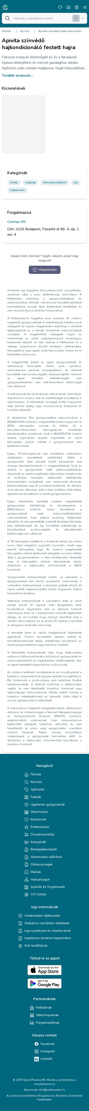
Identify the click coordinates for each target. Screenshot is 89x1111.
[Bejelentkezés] (76, 7)
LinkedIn (46, 1059)
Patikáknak (44, 1007)
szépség (30, 182)
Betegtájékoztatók (44, 849)
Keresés (36, 782)
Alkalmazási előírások (46, 857)
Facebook (48, 1044)
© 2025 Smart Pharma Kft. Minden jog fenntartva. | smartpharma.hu (44, 1082)
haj (76, 182)
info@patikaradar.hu (52, 1090)
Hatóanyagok (40, 879)
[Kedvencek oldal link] (60, 7)
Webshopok (39, 812)
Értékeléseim (40, 827)
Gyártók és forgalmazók (48, 887)
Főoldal (36, 774)
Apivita (24, 31)
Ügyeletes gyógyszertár (48, 804)
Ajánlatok (37, 789)
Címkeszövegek (42, 864)
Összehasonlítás (43, 834)
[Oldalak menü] (85, 7)
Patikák (36, 797)
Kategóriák (38, 842)
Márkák (6, 31)
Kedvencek (38, 819)
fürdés (14, 182)
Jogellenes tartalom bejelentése (47, 938)
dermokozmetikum (54, 182)
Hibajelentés (48, 270)
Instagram (48, 1051)
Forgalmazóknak (48, 1022)
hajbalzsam (17, 190)
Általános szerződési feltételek (47, 923)
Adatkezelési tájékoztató (42, 915)
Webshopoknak (47, 1015)
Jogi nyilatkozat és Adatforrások (47, 931)
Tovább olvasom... (17, 75)
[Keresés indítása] (76, 18)
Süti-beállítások (35, 945)
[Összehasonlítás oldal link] (68, 7)
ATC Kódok (38, 894)
